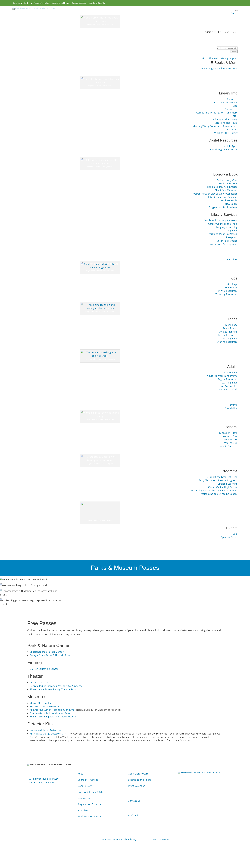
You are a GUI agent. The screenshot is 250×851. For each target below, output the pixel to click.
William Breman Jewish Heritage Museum (53, 716)
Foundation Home (227, 432)
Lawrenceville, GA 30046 (40, 782)
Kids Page (232, 284)
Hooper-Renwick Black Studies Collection (215, 193)
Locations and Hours (60, 3)
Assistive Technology (226, 102)
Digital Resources (228, 290)
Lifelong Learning (228, 483)
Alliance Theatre (39, 682)
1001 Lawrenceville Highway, (43, 778)
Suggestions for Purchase (223, 207)
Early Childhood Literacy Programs (218, 480)
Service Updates (79, 3)
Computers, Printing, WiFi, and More (217, 112)
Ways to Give (230, 436)
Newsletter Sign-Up (97, 3)
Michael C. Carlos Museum (44, 706)
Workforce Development (224, 244)
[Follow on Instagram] (223, 3)
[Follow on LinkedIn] (231, 3)
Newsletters (84, 798)
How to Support (228, 446)
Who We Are (231, 439)
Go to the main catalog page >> (220, 58)
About (81, 773)
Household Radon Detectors (45, 730)
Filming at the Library (225, 119)
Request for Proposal (89, 804)
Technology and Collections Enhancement (214, 490)
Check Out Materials (226, 190)
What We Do (231, 442)
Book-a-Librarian (228, 183)
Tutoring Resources (226, 294)
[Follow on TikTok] (235, 3)
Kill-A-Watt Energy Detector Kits (48, 733)
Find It (234, 13)
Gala (235, 533)
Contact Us (231, 109)
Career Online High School (223, 223)
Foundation (231, 408)
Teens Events (230, 328)
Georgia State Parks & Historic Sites (50, 655)
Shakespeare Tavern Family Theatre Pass (53, 689)
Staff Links (134, 815)
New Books (231, 203)
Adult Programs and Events (222, 375)
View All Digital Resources (223, 149)
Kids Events (231, 287)
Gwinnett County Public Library (118, 839)
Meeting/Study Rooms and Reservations (215, 126)
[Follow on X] (219, 3)
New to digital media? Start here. (219, 68)
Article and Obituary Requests (221, 220)
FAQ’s (234, 116)
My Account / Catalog (40, 3)
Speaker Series (229, 537)
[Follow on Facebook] (215, 3)
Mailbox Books (229, 200)
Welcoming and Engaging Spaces (219, 493)
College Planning (228, 331)
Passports (232, 237)
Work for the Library (226, 132)
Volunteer (232, 129)
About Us (232, 99)
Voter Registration (227, 240)
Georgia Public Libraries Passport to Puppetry (56, 685)
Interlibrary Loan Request (223, 197)
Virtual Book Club (228, 389)
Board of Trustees (88, 779)
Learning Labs (230, 230)
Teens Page (231, 324)
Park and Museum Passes (223, 233)
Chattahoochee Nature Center (47, 651)
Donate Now (85, 785)
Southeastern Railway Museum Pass (50, 713)
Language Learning (227, 227)
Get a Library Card (20, 3)
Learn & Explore (229, 259)
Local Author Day (228, 386)
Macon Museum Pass (41, 703)
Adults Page (231, 372)
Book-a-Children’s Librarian (222, 186)
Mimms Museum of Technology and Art (52, 709)
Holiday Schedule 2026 (90, 792)
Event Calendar (136, 785)
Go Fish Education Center (44, 668)
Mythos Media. (161, 839)
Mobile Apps (230, 146)
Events (234, 404)
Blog (235, 105)
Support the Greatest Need (222, 476)
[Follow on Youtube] (227, 3)
